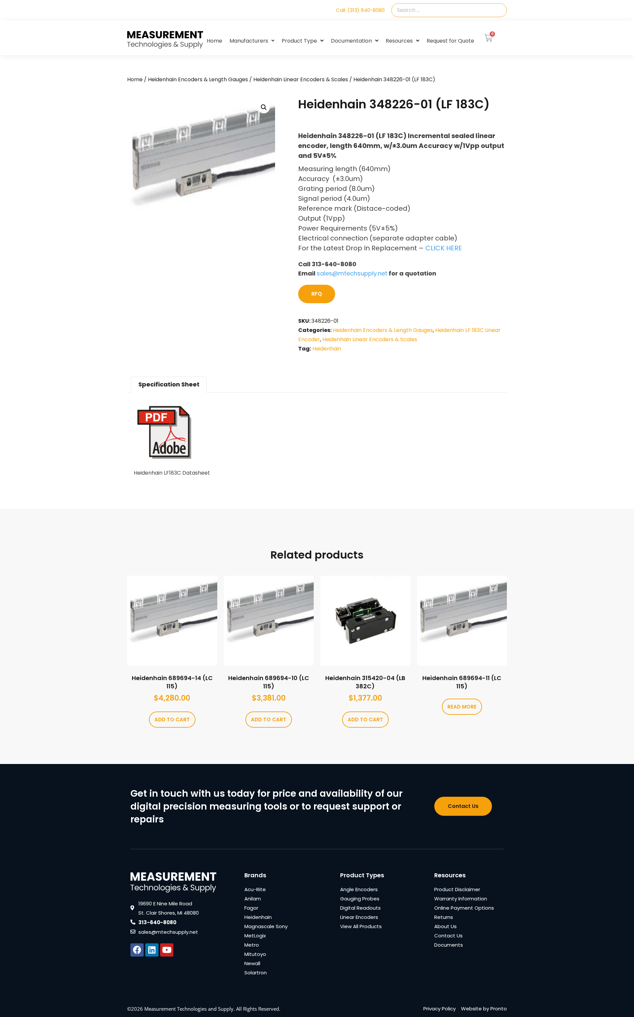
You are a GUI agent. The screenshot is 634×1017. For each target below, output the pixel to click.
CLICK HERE (443, 248)
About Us (445, 926)
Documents (448, 944)
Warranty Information (460, 898)
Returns (443, 917)
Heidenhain (326, 348)
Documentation (351, 41)
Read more (461, 706)
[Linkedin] (151, 950)
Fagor (251, 907)
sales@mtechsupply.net (352, 273)
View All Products (361, 926)
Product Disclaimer (457, 889)
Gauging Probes (359, 898)
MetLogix (255, 935)
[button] (264, 107)
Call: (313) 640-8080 (360, 10)
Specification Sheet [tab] (168, 384)
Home (214, 41)
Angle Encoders (359, 889)
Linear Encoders (359, 917)
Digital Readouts (360, 907)
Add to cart (172, 719)
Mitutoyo (255, 954)
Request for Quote (450, 41)
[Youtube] (166, 950)
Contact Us (448, 935)
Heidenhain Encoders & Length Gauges (198, 79)
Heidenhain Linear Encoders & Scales (300, 79)
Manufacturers (248, 41)
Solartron (255, 972)
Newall (252, 963)
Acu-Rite (255, 889)
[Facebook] (137, 950)
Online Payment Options (464, 907)
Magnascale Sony (266, 926)
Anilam (252, 898)
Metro (251, 944)
